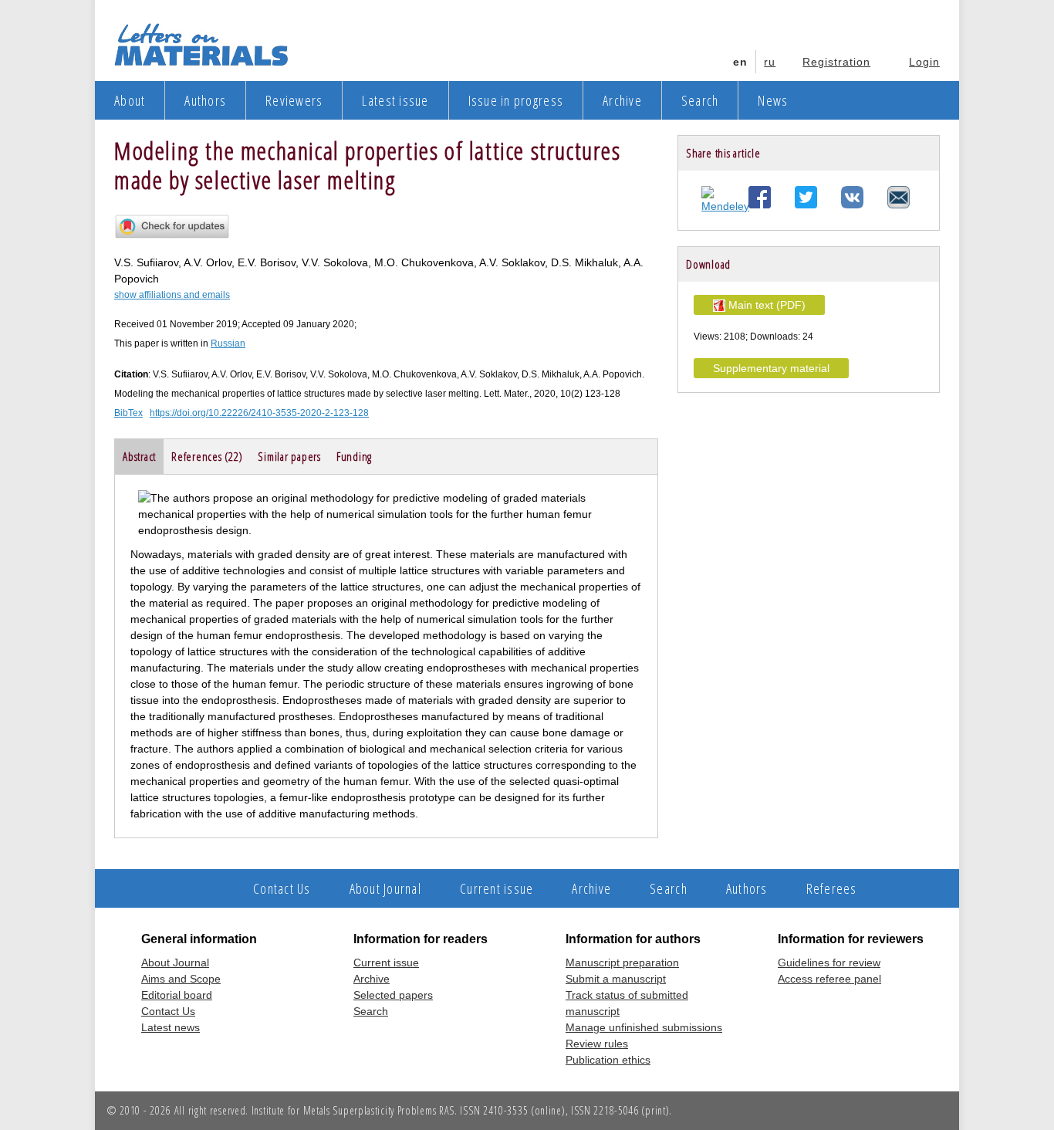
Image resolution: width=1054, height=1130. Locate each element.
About (129, 100)
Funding (354, 456)
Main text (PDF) (765, 305)
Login (924, 62)
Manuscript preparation (622, 962)
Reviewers (294, 100)
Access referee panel (829, 979)
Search (700, 100)
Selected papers (393, 995)
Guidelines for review (829, 962)
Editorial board (176, 995)
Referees (831, 888)
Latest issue (395, 100)
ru (769, 62)
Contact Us (282, 888)
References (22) (206, 456)
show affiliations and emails (172, 294)
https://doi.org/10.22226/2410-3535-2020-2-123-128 (259, 413)
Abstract (139, 456)
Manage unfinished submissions (644, 1027)
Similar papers (289, 456)
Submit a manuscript (616, 979)
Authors (205, 100)
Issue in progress (515, 100)
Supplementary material (771, 368)
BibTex (128, 413)
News (773, 100)
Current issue (496, 888)
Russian (228, 343)
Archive (622, 100)
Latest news (170, 1027)
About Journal (385, 888)
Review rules (597, 1043)
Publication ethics (608, 1060)
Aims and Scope (181, 979)
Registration (836, 62)
